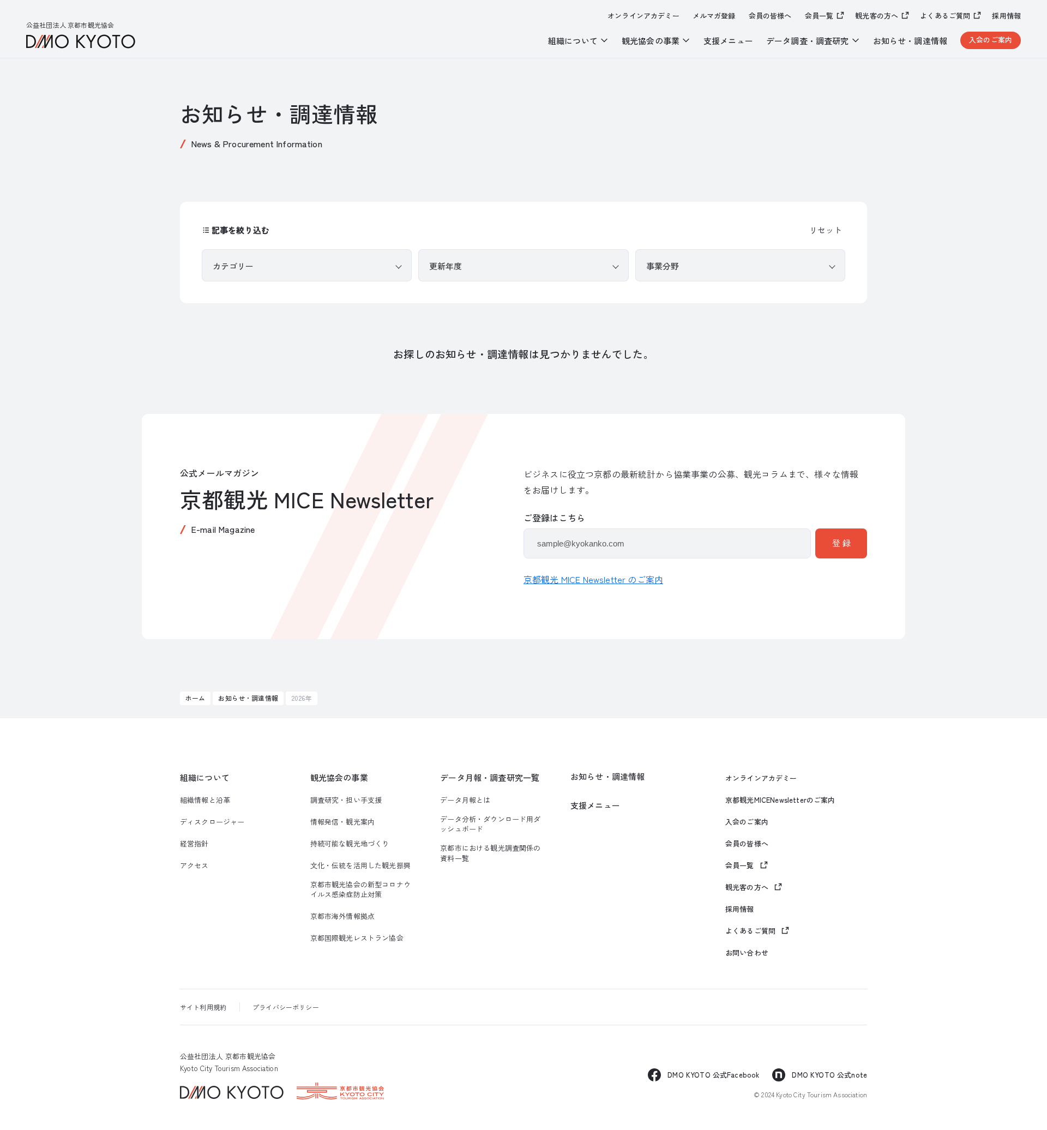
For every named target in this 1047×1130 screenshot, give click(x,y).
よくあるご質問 (945, 15)
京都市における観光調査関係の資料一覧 (490, 853)
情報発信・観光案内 (342, 822)
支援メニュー (728, 40)
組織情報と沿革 (205, 800)
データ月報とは (465, 800)
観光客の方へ (876, 15)
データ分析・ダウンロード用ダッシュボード (490, 824)
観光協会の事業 (339, 777)
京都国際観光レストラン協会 (357, 938)
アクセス (194, 865)
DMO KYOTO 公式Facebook (713, 1074)
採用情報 (1006, 16)
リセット (825, 230)
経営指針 (194, 844)
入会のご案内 (990, 39)
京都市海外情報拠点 (342, 916)
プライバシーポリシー (285, 1007)
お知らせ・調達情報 (910, 40)
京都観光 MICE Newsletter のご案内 (593, 579)
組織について (205, 777)
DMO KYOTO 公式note (829, 1074)
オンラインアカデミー (643, 16)
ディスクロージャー (212, 822)
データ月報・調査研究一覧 (489, 777)
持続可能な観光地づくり (349, 844)
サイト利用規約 (203, 1007)
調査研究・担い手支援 (346, 800)
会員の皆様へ (770, 16)
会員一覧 (819, 15)
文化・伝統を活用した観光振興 (360, 865)
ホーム (195, 697)
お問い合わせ (746, 953)
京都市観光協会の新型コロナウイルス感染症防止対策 (360, 889)
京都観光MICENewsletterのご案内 (780, 800)
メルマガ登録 (714, 16)
